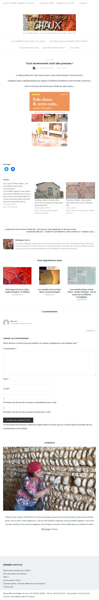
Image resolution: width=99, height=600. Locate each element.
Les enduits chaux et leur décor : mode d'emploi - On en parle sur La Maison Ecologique (82, 293)
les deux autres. (66, 86)
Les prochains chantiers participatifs (68, 41)
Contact (83, 3)
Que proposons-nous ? (54, 48)
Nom (6, 379)
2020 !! (6, 577)
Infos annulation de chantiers (15, 574)
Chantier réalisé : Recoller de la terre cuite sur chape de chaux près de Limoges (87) (49, 202)
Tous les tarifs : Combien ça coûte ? (57, 3)
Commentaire (9, 348)
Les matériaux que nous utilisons (28, 41)
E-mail (6, 388)
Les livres (75, 48)
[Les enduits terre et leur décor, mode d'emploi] (49, 275)
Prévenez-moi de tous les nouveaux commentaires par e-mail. (30, 402)
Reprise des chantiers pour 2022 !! (17, 570)
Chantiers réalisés (29, 48)
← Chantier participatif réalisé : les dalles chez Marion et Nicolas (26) (39, 229)
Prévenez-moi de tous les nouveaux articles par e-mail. (27, 412)
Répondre (90, 330)
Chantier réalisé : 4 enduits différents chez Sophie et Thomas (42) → (61, 232)
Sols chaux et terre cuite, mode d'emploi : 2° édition (17, 290)
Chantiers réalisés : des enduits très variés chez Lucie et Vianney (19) (79, 202)
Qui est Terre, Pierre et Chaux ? (19, 3)
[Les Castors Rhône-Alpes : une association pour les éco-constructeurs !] (19, 195)
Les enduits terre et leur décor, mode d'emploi (49, 290)
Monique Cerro (45, 68)
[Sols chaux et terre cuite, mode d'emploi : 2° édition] (17, 275)
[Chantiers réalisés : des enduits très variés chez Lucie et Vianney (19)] (80, 190)
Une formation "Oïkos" (12, 580)
